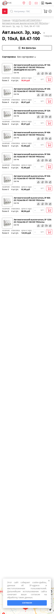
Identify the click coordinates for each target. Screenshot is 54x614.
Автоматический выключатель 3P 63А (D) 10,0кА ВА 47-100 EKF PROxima (32, 177)
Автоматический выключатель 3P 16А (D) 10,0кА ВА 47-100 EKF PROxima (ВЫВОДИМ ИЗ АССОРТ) (32, 67)
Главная (6, 20)
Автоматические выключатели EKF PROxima (25, 23)
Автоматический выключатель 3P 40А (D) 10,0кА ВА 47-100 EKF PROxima (32, 133)
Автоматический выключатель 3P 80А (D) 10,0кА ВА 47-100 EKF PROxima (32, 199)
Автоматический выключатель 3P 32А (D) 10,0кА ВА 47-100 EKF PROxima (32, 112)
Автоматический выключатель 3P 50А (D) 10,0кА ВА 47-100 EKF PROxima (32, 155)
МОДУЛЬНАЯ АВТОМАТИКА (26, 20)
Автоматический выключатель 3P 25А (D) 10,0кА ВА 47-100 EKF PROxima (32, 90)
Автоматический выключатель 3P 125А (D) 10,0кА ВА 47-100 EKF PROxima (32, 220)
